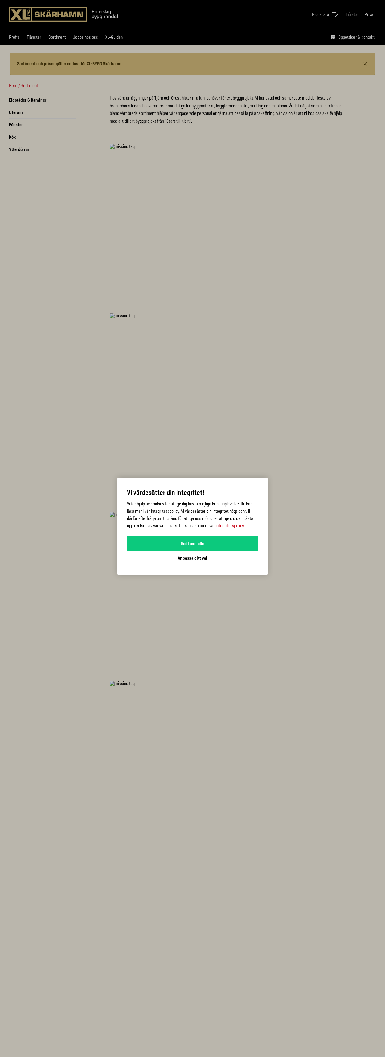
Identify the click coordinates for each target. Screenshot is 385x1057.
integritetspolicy (230, 525)
